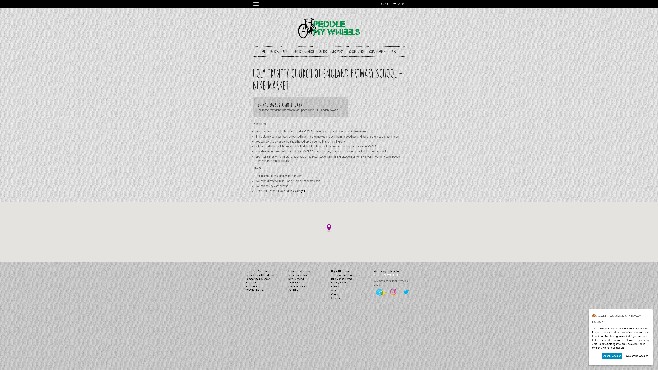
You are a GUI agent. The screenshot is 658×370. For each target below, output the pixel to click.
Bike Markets (338, 51)
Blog (394, 51)
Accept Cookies (612, 355)
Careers (335, 298)
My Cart (401, 4)
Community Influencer (258, 278)
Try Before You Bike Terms (346, 275)
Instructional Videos (303, 51)
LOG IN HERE (385, 4)
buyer (301, 191)
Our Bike (323, 51)
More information (613, 347)
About (334, 290)
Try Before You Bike (279, 51)
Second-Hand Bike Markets (261, 275)
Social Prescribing (378, 51)
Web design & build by (386, 271)
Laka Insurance (296, 286)
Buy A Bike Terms (341, 271)
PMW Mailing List (255, 290)
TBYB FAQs (294, 282)
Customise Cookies (637, 355)
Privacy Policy (338, 282)
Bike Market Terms (341, 278)
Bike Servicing (296, 278)
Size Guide (251, 282)
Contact (335, 294)
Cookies (335, 286)
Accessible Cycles (356, 51)
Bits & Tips (251, 286)
